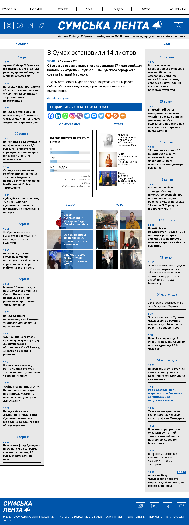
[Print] (108, 116)
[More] (123, 116)
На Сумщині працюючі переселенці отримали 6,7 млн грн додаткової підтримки (19, 237)
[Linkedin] (58, 116)
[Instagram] (72, 116)
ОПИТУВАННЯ (69, 124)
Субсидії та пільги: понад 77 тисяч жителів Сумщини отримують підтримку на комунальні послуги (21, 205)
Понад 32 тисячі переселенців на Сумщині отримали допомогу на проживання (21, 321)
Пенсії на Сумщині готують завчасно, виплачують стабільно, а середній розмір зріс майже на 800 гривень (20, 260)
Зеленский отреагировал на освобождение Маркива (165, 304)
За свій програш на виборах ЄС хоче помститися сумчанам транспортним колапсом (75, 243)
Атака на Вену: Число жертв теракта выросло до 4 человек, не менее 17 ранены (166, 480)
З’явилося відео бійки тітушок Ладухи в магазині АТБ (76, 259)
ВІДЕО (70, 204)
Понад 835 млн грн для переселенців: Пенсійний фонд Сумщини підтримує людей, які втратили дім (21, 117)
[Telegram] (87, 116)
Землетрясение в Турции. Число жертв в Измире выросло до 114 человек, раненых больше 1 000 (166, 322)
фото (146, 9)
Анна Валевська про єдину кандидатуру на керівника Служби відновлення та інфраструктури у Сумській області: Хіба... (128, 165)
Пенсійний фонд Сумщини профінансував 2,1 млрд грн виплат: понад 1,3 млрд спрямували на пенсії (21, 452)
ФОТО (119, 204)
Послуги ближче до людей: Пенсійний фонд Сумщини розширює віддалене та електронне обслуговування (21, 418)
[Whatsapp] (65, 116)
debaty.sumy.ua (58, 98)
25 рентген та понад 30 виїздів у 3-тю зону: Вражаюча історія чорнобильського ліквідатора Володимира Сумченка (165, 159)
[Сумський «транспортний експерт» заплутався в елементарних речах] (131, 219)
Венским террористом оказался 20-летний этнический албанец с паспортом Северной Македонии (164, 436)
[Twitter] (101, 116)
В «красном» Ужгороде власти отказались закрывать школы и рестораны (162, 459)
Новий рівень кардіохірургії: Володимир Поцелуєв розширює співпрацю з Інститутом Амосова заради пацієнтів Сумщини (166, 237)
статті (63, 9)
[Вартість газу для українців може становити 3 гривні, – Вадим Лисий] (131, 239)
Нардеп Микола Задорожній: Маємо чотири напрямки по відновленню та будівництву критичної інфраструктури (128, 183)
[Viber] (79, 116)
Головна (9, 9)
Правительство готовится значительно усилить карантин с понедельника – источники (166, 374)
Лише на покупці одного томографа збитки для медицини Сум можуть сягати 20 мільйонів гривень (127, 143)
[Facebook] (51, 116)
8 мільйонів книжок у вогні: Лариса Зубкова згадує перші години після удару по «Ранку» (22, 370)
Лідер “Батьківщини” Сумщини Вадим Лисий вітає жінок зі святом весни (76, 221)
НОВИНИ (22, 43)
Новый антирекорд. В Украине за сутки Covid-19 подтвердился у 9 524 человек (166, 344)
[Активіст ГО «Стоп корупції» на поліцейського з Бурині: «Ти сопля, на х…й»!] (107, 259)
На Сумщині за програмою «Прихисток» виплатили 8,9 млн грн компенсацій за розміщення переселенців (21, 93)
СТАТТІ (119, 124)
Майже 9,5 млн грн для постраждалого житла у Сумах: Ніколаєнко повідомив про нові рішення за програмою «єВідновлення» (20, 295)
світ (89, 9)
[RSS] (115, 116)
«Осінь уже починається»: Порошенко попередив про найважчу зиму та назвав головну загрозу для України (21, 393)
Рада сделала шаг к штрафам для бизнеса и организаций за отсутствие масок (165, 395)
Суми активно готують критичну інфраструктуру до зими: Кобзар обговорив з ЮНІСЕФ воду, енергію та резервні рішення (21, 345)
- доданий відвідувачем (75, 186)
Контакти (177, 9)
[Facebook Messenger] (94, 116)
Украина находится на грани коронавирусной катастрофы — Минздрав (166, 414)
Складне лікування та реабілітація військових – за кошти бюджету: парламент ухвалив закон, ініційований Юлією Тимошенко (21, 178)
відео (118, 9)
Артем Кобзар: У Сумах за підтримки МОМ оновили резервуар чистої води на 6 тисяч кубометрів (21, 71)
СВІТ (167, 43)
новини (37, 9)
